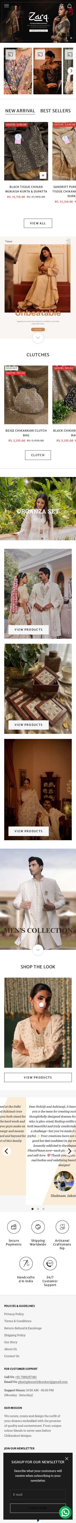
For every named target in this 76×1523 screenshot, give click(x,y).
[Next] (69, 1151)
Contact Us (11, 1356)
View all (38, 223)
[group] (38, 21)
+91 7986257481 (26, 1377)
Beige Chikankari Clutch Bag (26, 433)
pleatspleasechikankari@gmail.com (43, 1382)
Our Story (10, 1342)
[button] (18, 71)
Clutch (38, 455)
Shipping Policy (15, 1335)
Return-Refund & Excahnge (23, 1328)
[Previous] (6, 1151)
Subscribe (38, 1508)
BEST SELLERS (55, 110)
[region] (38, 21)
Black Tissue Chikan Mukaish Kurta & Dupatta (26, 189)
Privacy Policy (14, 1314)
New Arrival (20, 110)
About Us (10, 1349)
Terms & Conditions (17, 1321)
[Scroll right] (71, 71)
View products (29, 629)
